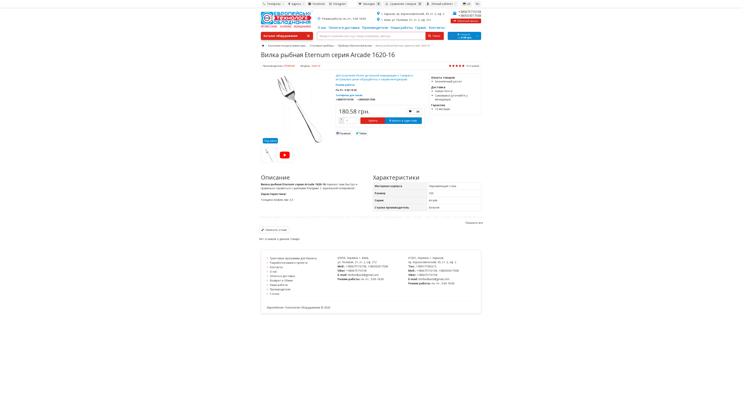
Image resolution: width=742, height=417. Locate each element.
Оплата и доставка (282, 276)
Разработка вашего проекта (288, 262)
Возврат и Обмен (281, 280)
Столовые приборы (322, 45)
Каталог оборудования (280, 36)
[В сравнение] (418, 111)
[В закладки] (410, 111)
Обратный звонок (467, 21)
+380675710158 (469, 12)
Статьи (274, 294)
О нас (273, 271)
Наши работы (279, 285)
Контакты (276, 267)
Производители (280, 289)
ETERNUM (289, 66)
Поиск (435, 36)
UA (468, 4)
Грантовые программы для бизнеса (293, 258)
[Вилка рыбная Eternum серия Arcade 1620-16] (296, 109)
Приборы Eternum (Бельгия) (355, 45)
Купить (373, 120)
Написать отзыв (275, 230)
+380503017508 (469, 16)
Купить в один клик (404, 120)
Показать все (474, 223)
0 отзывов (472, 66)
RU (477, 4)
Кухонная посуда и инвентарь (287, 45)
